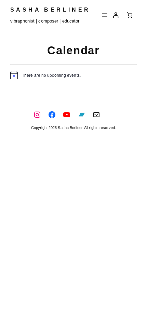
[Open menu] (105, 15)
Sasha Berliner (50, 9)
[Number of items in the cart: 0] (130, 15)
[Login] (116, 15)
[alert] (73, 75)
